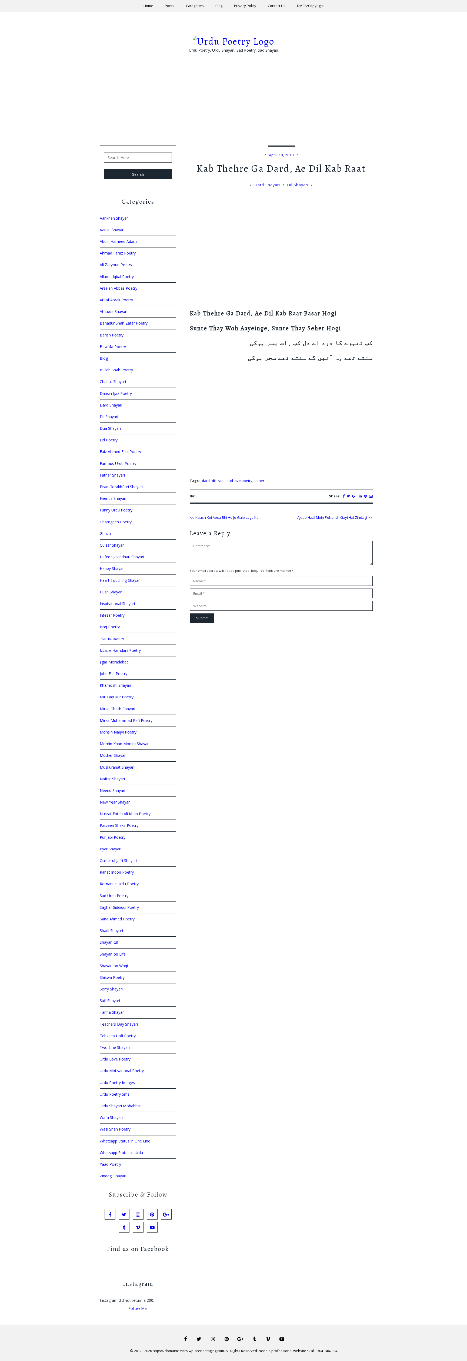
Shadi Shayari (111, 930)
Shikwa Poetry (112, 977)
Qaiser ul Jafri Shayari (118, 860)
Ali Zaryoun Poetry (116, 264)
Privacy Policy (245, 5)
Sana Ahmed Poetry (117, 918)
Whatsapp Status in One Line (125, 1141)
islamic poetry (112, 638)
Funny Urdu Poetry (116, 510)
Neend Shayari (112, 790)
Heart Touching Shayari (120, 580)
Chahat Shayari (113, 381)
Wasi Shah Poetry (115, 1129)
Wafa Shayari (111, 1117)
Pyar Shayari (110, 848)
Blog (218, 5)
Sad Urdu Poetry (114, 895)
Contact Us (276, 5)
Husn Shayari (111, 591)
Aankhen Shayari (114, 218)
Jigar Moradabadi (114, 662)
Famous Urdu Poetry (118, 463)
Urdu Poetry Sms (114, 1094)
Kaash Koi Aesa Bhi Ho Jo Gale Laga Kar (227, 517)
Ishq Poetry (110, 626)
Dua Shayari (110, 428)
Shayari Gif (109, 942)
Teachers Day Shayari (119, 1024)
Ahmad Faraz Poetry (118, 253)
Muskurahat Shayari (117, 767)
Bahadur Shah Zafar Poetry (124, 323)
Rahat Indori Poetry (117, 872)
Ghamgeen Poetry (116, 521)
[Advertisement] (233, 108)
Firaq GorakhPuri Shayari (121, 486)
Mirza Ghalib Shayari (117, 708)
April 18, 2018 (281, 155)
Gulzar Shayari (112, 545)
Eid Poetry (109, 439)
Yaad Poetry (110, 1164)
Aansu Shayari (112, 229)
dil (214, 480)
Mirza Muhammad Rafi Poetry (126, 720)
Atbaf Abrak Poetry (116, 299)
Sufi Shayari (110, 1000)
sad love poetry (239, 480)
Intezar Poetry (112, 615)
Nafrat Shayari (112, 778)
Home (148, 5)
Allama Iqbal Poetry (117, 276)
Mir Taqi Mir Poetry (117, 696)
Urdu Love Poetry (115, 1059)
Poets (169, 5)
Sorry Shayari (111, 989)
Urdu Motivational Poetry (122, 1070)
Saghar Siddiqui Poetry (119, 907)
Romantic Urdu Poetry (119, 883)
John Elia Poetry (113, 673)
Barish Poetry (112, 335)
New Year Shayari (115, 802)
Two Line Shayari (115, 1047)
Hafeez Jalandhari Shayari (122, 556)
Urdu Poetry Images (117, 1082)
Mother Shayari (113, 755)
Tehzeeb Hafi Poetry (118, 1035)
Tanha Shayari (112, 1012)
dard (206, 480)
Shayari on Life (113, 954)
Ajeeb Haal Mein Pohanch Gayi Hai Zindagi (332, 517)
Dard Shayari (267, 184)
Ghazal (106, 533)
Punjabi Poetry (112, 837)
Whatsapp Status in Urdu (121, 1152)
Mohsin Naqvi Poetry (118, 732)
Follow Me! (138, 1308)
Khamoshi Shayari (115, 685)
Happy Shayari (112, 568)
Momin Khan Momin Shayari (124, 743)
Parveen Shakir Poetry (119, 825)
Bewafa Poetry (113, 346)
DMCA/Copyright (310, 5)
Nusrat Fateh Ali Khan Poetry (125, 813)
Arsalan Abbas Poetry (118, 288)
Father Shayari (112, 475)
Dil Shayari (297, 184)
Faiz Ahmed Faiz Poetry (120, 451)
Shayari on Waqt (114, 965)
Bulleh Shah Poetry (116, 369)
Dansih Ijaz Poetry (116, 393)
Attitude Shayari (113, 311)
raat (221, 480)
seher (259, 480)
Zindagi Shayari (113, 1175)
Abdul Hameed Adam (118, 241)
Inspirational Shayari (117, 603)
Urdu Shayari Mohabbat (120, 1105)
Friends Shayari (113, 498)
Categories (195, 5)
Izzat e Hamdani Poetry (120, 650)
